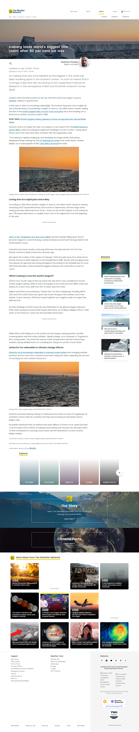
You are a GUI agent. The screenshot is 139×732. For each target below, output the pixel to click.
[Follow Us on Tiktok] (116, 660)
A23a (48, 105)
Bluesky (33, 448)
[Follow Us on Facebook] (101, 660)
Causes (28, 17)
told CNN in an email (49, 143)
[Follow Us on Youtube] (111, 660)
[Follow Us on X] (125, 660)
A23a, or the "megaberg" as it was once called (29, 237)
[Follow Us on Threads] (120, 660)
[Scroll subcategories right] (119, 472)
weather (12, 101)
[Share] (10, 63)
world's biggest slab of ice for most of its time (42, 111)
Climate (20, 17)
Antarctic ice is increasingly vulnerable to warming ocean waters (38, 352)
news (14, 17)
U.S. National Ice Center (49, 140)
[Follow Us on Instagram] (106, 660)
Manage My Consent (18, 671)
